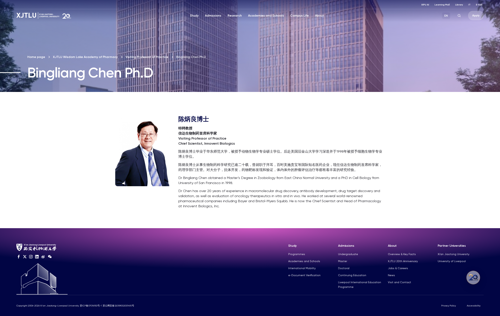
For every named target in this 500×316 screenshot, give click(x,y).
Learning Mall (442, 4)
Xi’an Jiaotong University (453, 254)
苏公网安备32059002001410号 (118, 305)
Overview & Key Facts (402, 254)
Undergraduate (348, 254)
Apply (475, 15)
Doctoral (343, 268)
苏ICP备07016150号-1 (91, 305)
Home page (36, 57)
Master (342, 261)
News (391, 275)
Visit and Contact (399, 282)
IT (469, 4)
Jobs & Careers (398, 268)
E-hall (479, 4)
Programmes (296, 254)
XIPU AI (425, 4)
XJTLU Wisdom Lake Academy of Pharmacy (85, 57)
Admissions (213, 15)
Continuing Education (352, 275)
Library (459, 4)
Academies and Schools (266, 15)
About (319, 15)
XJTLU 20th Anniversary (403, 261)
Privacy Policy (448, 305)
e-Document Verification (304, 275)
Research (235, 15)
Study (194, 15)
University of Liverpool (452, 261)
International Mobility (302, 268)
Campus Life (299, 15)
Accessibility (473, 305)
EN (446, 15)
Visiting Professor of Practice (147, 57)
